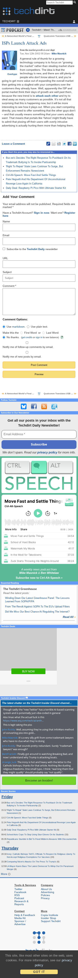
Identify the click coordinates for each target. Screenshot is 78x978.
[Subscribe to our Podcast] (54, 406)
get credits (27, 337)
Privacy (45, 898)
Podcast (19, 898)
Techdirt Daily (36, 249)
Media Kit (20, 918)
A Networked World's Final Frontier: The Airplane (29, 36)
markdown (18, 326)
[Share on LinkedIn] (75, 144)
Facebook (20, 892)
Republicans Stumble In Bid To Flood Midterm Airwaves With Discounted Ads (42, 839)
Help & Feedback (24, 915)
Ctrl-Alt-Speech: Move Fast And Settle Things (31, 175)
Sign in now (41, 212)
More (4, 873)
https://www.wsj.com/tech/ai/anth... (23, 720)
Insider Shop (48, 918)
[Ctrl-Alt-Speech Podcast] (39, 475)
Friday (7, 797)
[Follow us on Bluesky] (24, 406)
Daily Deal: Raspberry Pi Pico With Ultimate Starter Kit (36, 188)
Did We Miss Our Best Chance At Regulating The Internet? (37, 611)
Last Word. (52, 332)
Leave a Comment (13, 143)
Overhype (12, 74)
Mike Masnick (59, 53)
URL (5, 258)
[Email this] (53, 144)
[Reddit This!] (59, 144)
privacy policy (47, 452)
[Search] (75, 2)
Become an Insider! (39, 780)
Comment (9, 285)
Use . (16, 326)
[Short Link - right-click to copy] (48, 144)
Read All (69, 616)
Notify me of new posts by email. (22, 356)
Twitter (18, 889)
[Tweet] (64, 144)
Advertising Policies (47, 894)
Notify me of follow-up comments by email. (28, 346)
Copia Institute (49, 915)
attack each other (47, 95)
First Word (30, 332)
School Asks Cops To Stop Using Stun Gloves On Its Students (36, 834)
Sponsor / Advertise (20, 923)
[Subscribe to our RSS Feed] (44, 406)
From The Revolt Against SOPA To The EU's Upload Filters (37, 606)
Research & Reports (21, 903)
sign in (39, 337)
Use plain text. (39, 326)
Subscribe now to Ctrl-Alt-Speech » (39, 577)
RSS (17, 895)
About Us (46, 889)
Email (6, 235)
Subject (7, 272)
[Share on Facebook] (69, 144)
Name (6, 221)
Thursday (10, 848)
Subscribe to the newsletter (32, 249)
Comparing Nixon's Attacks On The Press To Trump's (32, 861)
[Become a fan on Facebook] (34, 406)
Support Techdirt (51, 921)
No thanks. (13, 337)
